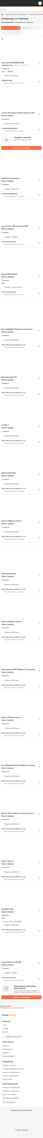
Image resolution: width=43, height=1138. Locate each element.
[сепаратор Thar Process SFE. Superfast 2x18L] (22, 212)
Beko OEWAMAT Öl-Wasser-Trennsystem (17, 329)
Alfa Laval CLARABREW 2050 (13, 63)
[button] (40, 3)
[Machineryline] (2, 14)
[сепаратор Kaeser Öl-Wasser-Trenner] (22, 608)
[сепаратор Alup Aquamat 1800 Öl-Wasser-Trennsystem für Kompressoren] (22, 656)
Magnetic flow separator (11, 178)
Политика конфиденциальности (13, 1069)
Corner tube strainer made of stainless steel (18, 113)
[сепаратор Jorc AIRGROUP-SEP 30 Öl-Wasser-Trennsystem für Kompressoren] (22, 752)
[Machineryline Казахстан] (14, 3)
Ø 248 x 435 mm (7, 861)
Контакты (5, 1032)
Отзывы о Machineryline (10, 1076)
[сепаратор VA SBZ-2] (22, 411)
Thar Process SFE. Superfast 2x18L (15, 226)
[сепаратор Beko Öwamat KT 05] (22, 363)
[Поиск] (40, 9)
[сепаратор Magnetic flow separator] (22, 165)
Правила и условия (9, 1065)
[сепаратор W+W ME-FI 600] (22, 895)
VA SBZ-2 (5, 425)
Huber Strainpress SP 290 (11, 962)
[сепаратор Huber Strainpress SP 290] (22, 948)
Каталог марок (7, 1079)
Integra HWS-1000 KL (10, 274)
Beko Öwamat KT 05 (9, 377)
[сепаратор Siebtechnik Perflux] (22, 459)
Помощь (5, 1028)
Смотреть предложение (21, 997)
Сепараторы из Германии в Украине (12, 1008)
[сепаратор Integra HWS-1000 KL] (22, 260)
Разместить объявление (21, 148)
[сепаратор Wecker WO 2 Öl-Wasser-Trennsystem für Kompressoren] (22, 800)
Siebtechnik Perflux (9, 473)
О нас (4, 1025)
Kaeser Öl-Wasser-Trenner (11, 521)
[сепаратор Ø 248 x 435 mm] (22, 847)
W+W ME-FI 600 (7, 909)
